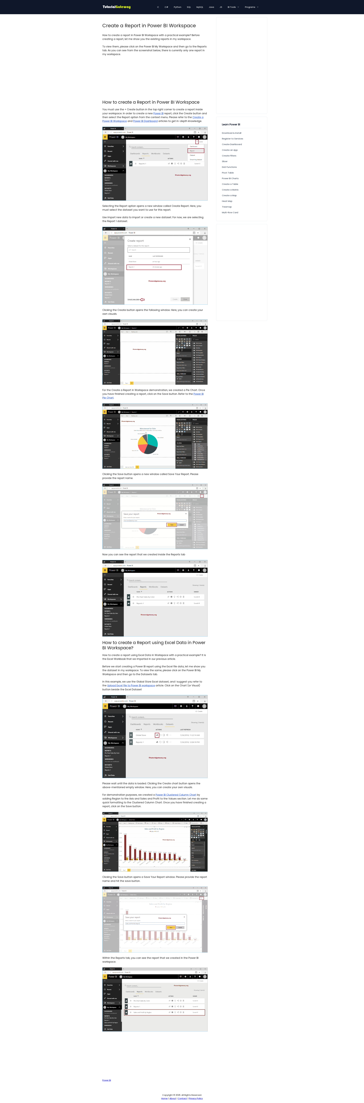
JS (221, 7)
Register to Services (232, 138)
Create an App (230, 149)
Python (177, 7)
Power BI (158, 113)
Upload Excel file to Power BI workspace (131, 685)
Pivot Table (228, 172)
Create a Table (230, 184)
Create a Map (229, 195)
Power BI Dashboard (145, 121)
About (172, 1098)
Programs (250, 7)
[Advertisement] (155, 80)
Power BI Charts (230, 178)
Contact (182, 1098)
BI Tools (232, 7)
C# (166, 7)
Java (211, 7)
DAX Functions (229, 167)
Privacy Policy (196, 1098)
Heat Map (227, 201)
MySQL (200, 7)
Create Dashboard (232, 144)
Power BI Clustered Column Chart (176, 795)
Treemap (227, 206)
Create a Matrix (230, 189)
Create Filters (229, 155)
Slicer (225, 161)
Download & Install (231, 132)
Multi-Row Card (230, 212)
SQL (189, 7)
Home (164, 1098)
